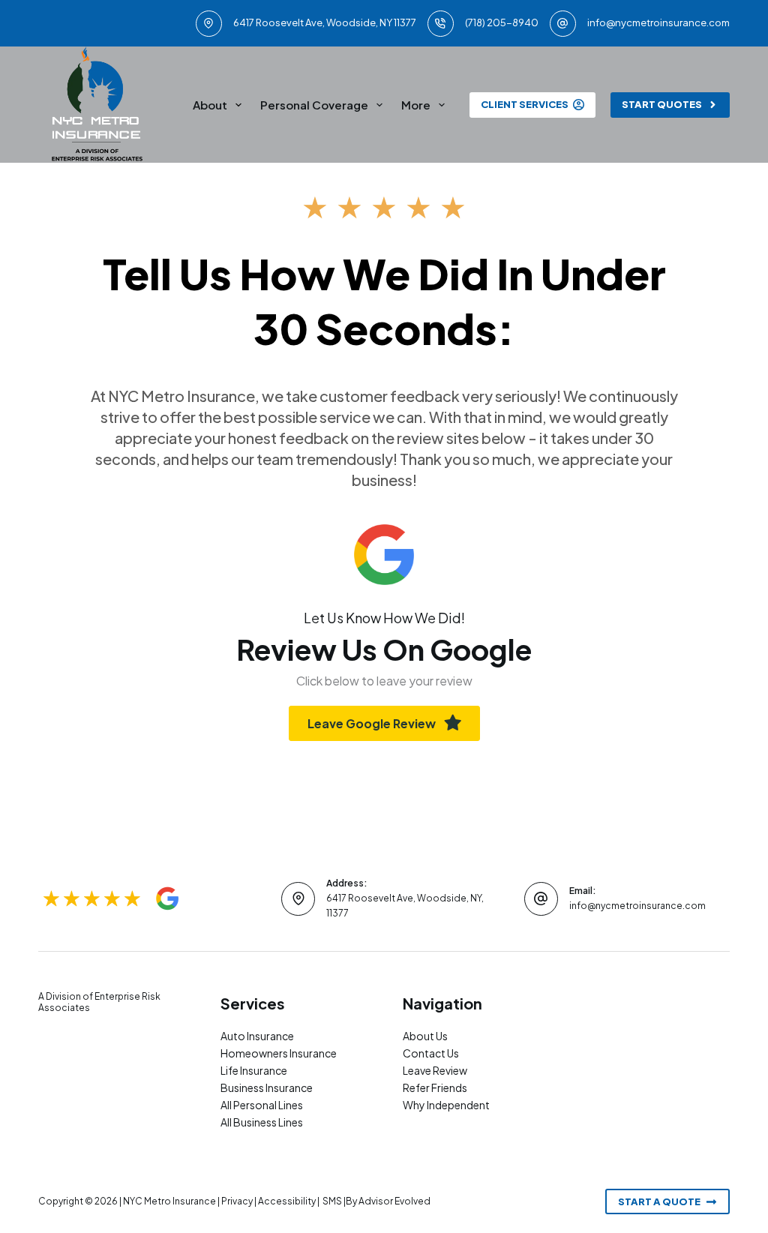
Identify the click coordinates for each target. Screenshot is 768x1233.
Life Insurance (253, 1070)
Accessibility (287, 1201)
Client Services (524, 104)
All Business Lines (261, 1122)
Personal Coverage (314, 105)
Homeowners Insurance (278, 1053)
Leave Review (435, 1070)
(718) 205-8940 (501, 22)
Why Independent (446, 1105)
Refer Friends (435, 1087)
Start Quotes (662, 104)
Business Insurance (266, 1087)
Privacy (237, 1201)
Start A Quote (659, 1202)
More (415, 105)
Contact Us (431, 1053)
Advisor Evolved (394, 1201)
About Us (425, 1035)
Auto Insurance (257, 1035)
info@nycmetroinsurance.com (658, 22)
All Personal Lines (261, 1105)
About (210, 105)
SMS (333, 1201)
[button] (384, 723)
